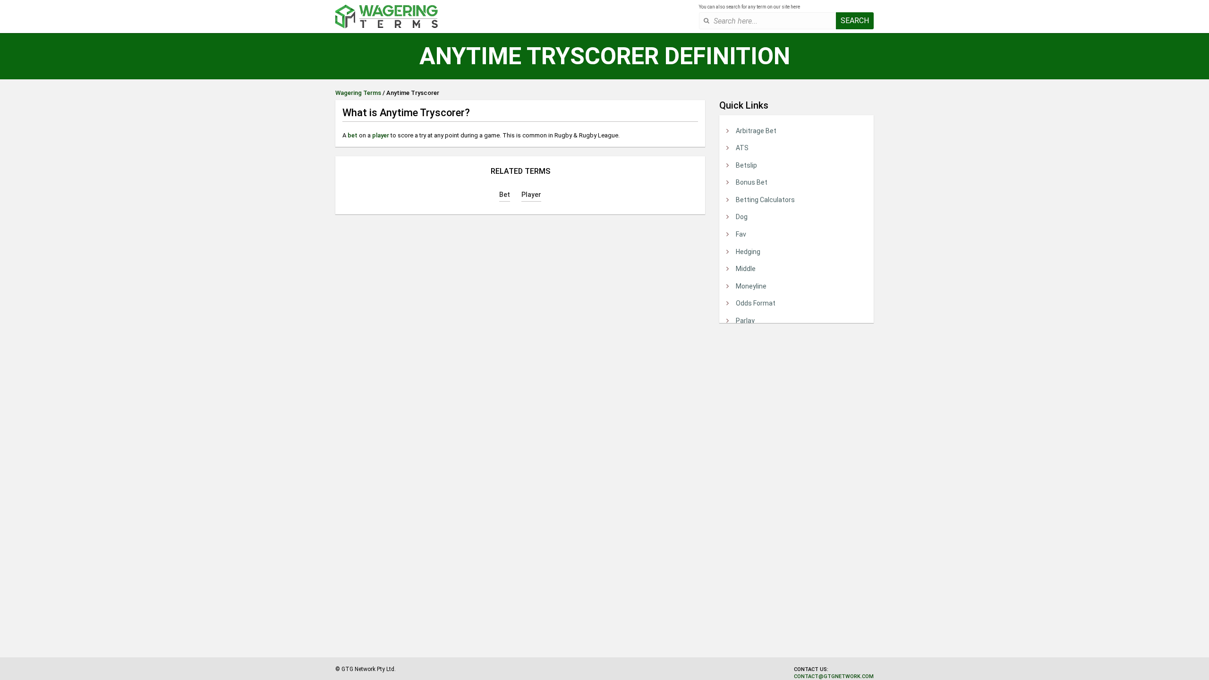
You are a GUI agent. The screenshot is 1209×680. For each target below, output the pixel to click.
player (380, 135)
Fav (741, 234)
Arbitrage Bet (756, 131)
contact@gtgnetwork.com (834, 676)
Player (531, 194)
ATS (742, 148)
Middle (746, 268)
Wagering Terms (358, 92)
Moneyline (751, 286)
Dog (742, 217)
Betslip (746, 165)
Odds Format (755, 303)
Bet (504, 194)
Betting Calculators (765, 200)
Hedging (748, 251)
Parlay (745, 320)
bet (353, 135)
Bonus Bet (751, 182)
